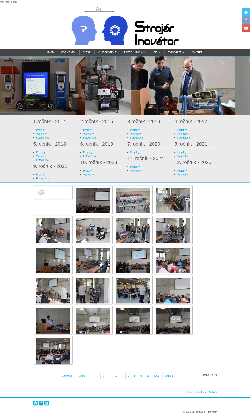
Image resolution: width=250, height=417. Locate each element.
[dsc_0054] (133, 230)
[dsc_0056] (53, 260)
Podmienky (68, 52)
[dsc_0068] (53, 350)
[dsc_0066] (133, 320)
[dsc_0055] (173, 230)
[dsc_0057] (93, 260)
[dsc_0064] (53, 320)
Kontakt (196, 52)
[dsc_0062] (133, 290)
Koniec (169, 375)
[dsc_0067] (173, 320)
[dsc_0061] (93, 290)
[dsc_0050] (133, 200)
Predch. (81, 375)
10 (148, 375)
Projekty (41, 129)
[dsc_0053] (93, 230)
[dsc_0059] (173, 260)
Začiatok (67, 375)
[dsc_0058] (133, 260)
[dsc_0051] (173, 200)
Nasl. (157, 375)
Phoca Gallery (209, 392)
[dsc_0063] (173, 290)
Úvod (50, 52)
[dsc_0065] (93, 320)
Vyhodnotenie (107, 52)
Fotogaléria (176, 52)
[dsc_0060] (53, 290)
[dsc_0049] (93, 200)
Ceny (157, 52)
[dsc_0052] (53, 230)
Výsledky (41, 133)
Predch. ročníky (135, 52)
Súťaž (86, 52)
